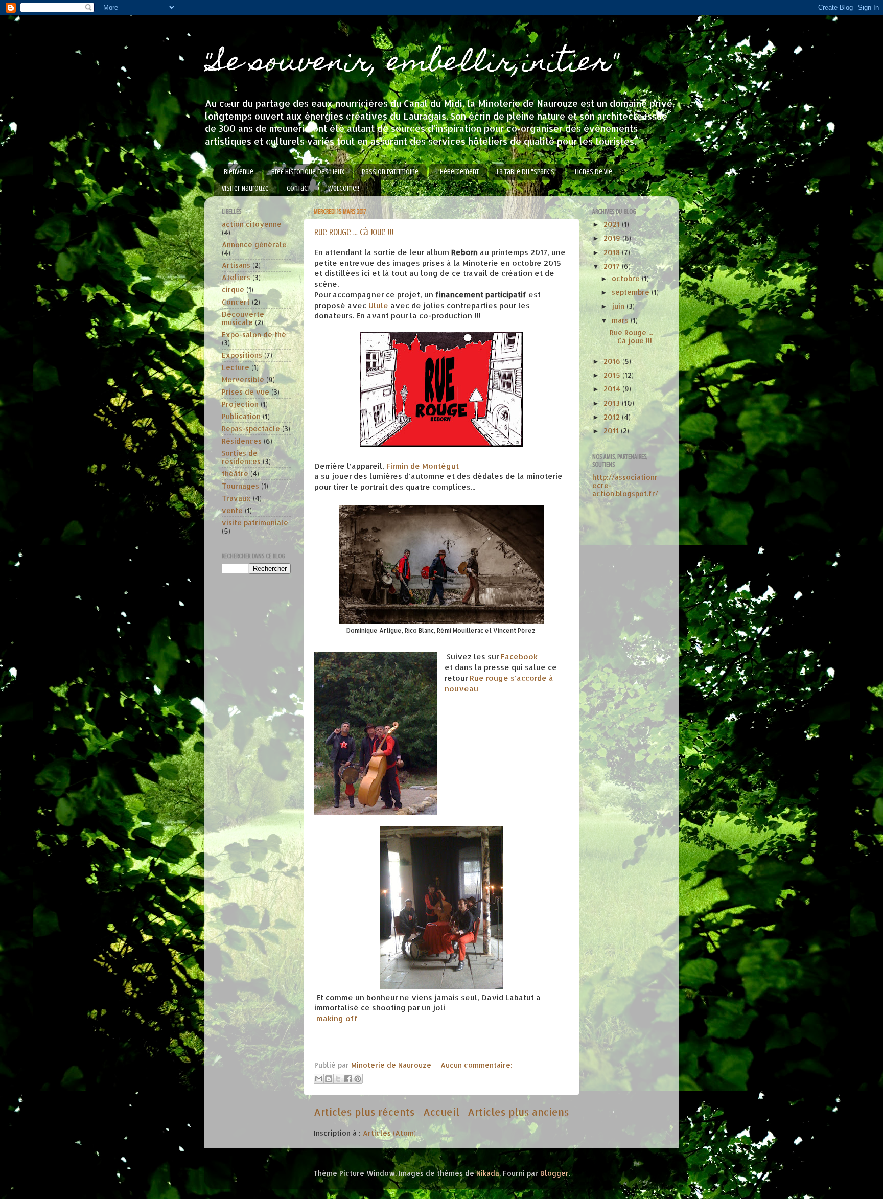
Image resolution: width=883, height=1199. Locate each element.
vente (232, 510)
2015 (612, 375)
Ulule (378, 305)
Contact (298, 188)
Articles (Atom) (389, 1132)
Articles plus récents (364, 1111)
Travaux (236, 498)
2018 (612, 252)
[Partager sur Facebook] (348, 1079)
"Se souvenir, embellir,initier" (411, 64)
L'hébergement (457, 172)
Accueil (441, 1111)
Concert (236, 301)
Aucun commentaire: (476, 1064)
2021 (612, 224)
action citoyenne (252, 224)
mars (621, 320)
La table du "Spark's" (527, 172)
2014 (612, 388)
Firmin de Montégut (422, 466)
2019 (612, 238)
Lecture (235, 367)
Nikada (487, 1173)
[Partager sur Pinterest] (358, 1079)
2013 (612, 403)
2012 (612, 416)
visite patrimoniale (255, 522)
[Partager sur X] (338, 1079)
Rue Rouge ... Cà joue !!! (354, 232)
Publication (241, 416)
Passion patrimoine (390, 172)
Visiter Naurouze (245, 188)
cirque (233, 289)
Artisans (236, 265)
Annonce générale (254, 244)
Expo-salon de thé (254, 334)
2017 (612, 266)
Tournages (240, 485)
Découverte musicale (243, 318)
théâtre (235, 473)
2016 (612, 361)
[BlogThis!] (328, 1079)
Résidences (242, 440)
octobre (627, 278)
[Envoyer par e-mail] (319, 1079)
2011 (612, 430)
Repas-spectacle (251, 428)
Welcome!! (343, 188)
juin (619, 306)
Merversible (243, 379)
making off (337, 1018)
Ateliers (236, 277)
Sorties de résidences (241, 457)
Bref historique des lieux (307, 172)
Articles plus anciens (518, 1111)
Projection (240, 404)
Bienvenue (238, 172)
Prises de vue (245, 391)
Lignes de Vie (593, 172)
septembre (632, 292)
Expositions (242, 355)
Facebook (519, 656)
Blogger (554, 1173)
